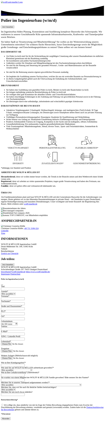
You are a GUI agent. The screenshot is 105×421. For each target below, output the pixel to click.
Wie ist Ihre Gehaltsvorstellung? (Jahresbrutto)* (20, 372)
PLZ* (3, 311)
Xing (3, 233)
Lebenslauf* (6, 341)
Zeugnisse (5, 348)
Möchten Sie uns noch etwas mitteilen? (17, 392)
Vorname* (5, 296)
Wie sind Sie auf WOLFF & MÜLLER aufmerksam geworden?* (27, 368)
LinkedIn (4, 231)
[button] (7, 27)
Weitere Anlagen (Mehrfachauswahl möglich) (19, 355)
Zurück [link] (4, 14)
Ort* (3, 316)
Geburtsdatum (6, 321)
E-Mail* (4, 331)
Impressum (5, 274)
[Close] (2, 284)
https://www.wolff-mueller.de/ (38, 272)
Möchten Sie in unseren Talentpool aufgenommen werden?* (25, 382)
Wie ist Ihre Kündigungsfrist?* (13, 363)
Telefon (4, 326)
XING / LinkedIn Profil (10, 336)
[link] (52, 253)
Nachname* (6, 301)
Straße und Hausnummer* (11, 306)
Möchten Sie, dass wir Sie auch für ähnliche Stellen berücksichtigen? (29, 387)
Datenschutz (15, 274)
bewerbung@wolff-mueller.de (13, 272)
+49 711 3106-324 (31, 228)
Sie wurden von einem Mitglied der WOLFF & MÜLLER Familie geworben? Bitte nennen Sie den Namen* (45, 377)
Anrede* (4, 291)
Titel (3, 286)
